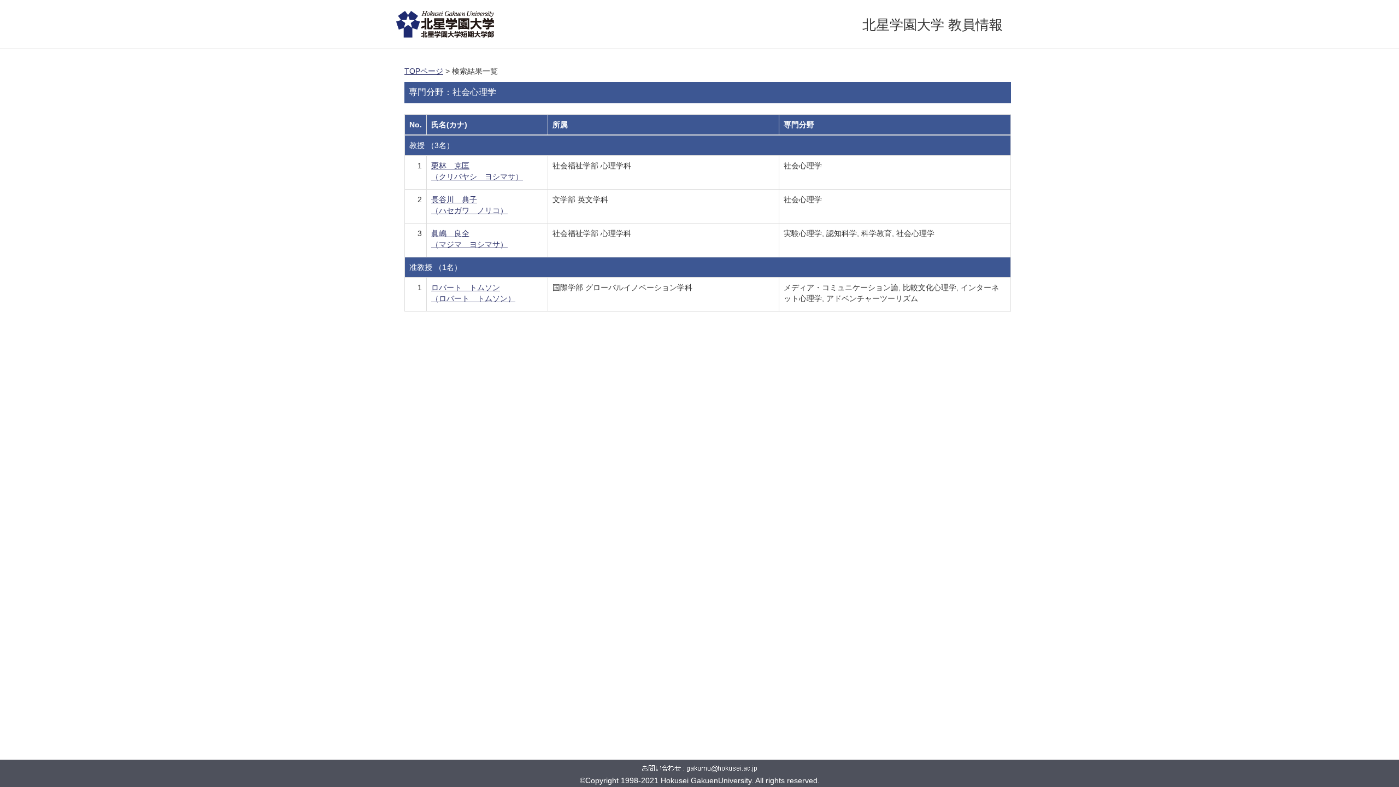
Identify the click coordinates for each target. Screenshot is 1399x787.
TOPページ (423, 71)
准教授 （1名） (435, 267)
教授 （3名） (431, 145)
